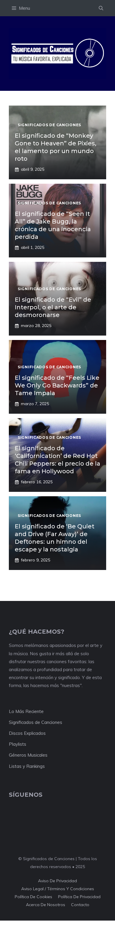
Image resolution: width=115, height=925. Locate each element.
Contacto (80, 904)
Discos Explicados (27, 733)
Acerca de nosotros (45, 904)
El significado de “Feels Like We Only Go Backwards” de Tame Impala (57, 385)
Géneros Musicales (28, 755)
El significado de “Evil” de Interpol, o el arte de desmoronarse (53, 307)
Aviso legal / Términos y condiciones (57, 888)
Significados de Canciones (35, 722)
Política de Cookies (33, 896)
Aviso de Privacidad (57, 880)
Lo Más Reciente (26, 711)
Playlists (17, 744)
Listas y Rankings (27, 766)
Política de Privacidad (79, 896)
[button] (101, 8)
